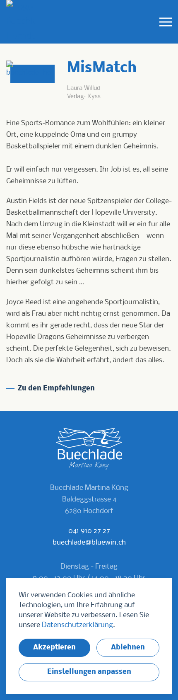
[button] (165, 22)
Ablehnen (128, 648)
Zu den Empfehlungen (56, 388)
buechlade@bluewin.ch (89, 543)
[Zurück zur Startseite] (20, 22)
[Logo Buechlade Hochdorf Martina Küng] (89, 449)
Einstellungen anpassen (89, 672)
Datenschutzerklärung (77, 625)
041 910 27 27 (89, 531)
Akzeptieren (54, 648)
